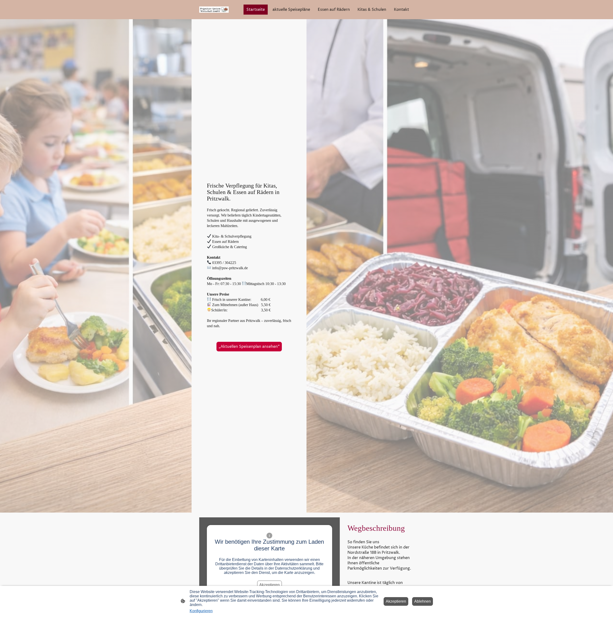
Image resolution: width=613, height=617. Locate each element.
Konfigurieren (201, 611)
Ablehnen (422, 601)
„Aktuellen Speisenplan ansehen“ (249, 346)
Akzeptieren (269, 585)
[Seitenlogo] (214, 9)
